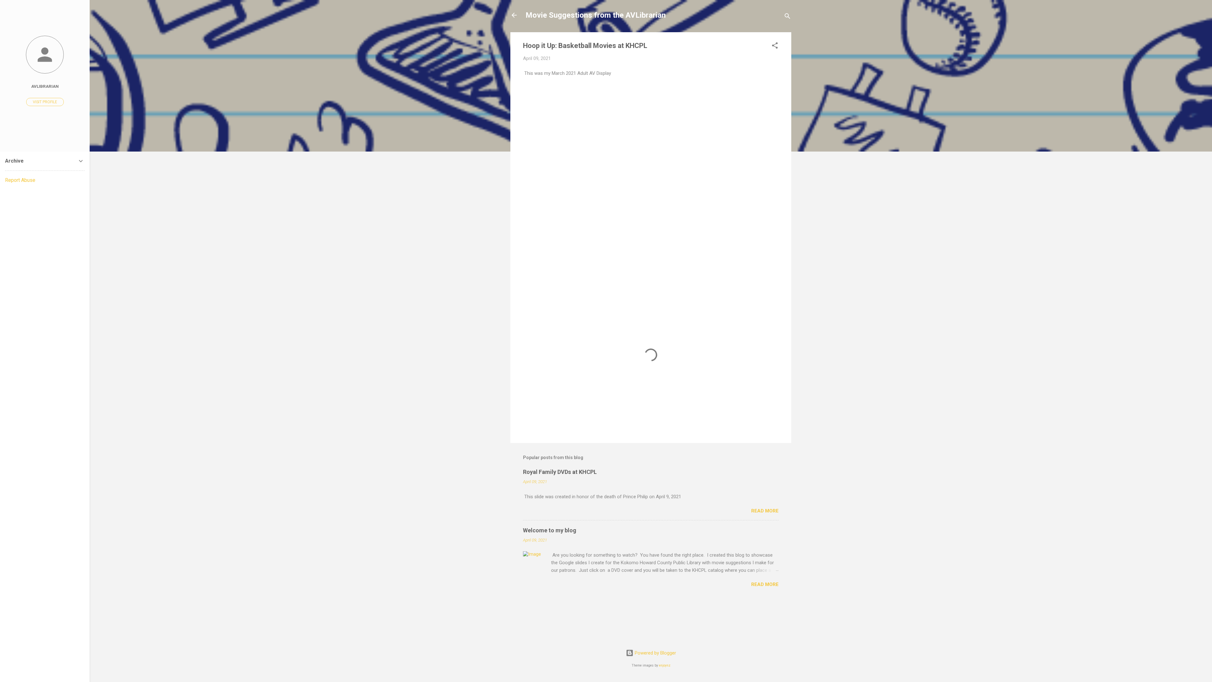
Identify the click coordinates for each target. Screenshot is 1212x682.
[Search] (787, 17)
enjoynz (664, 665)
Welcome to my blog (549, 530)
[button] (775, 46)
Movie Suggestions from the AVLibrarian (596, 15)
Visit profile (45, 102)
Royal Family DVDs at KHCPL (560, 472)
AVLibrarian (45, 86)
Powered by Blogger (654, 653)
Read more (765, 511)
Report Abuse (20, 180)
